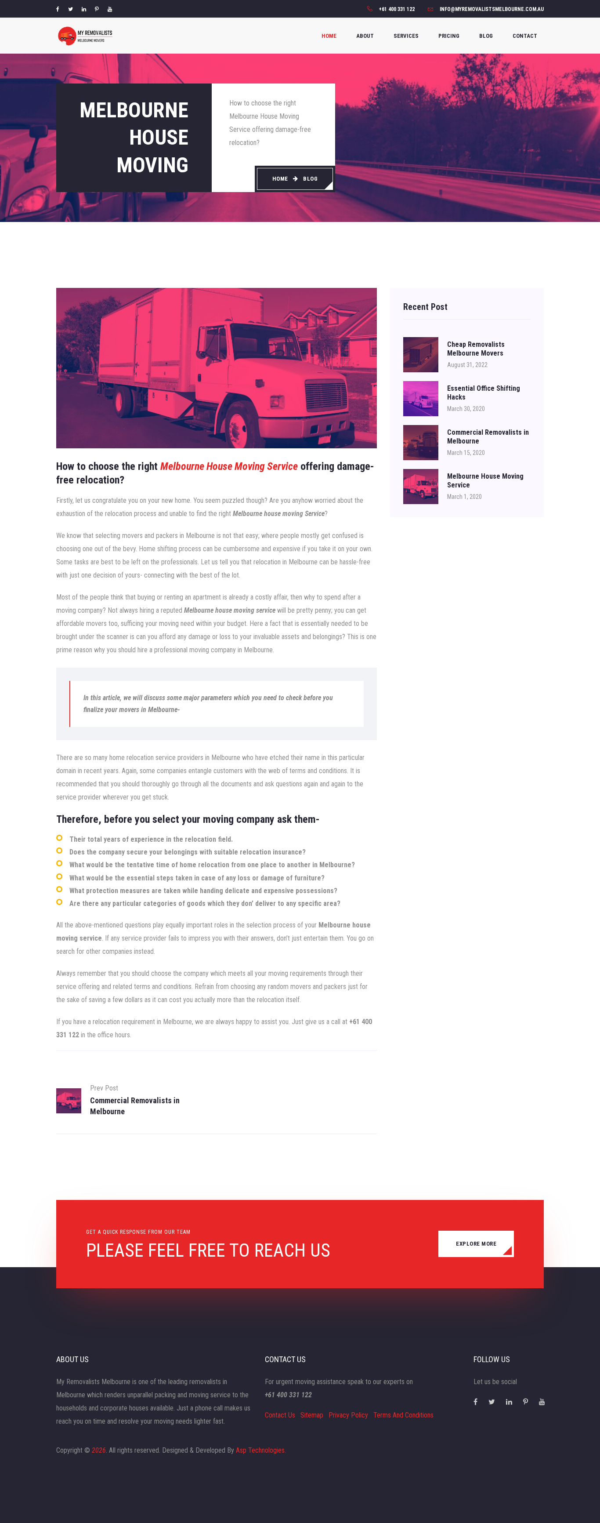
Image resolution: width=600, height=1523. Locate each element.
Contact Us (280, 1415)
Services (406, 36)
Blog (486, 36)
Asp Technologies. (261, 1450)
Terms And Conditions (403, 1415)
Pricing (448, 36)
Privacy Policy (348, 1415)
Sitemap (311, 1415)
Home (329, 36)
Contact (525, 36)
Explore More (476, 1243)
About (365, 36)
